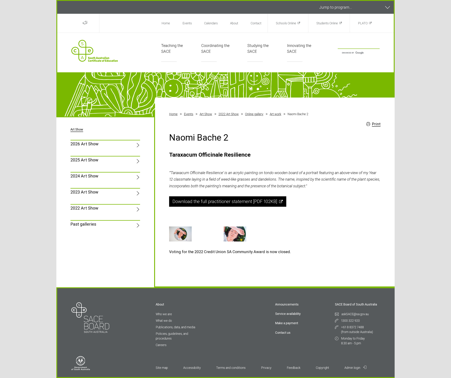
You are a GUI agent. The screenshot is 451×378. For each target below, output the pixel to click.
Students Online (327, 23)
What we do (164, 320)
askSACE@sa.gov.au (355, 314)
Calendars (211, 23)
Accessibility (192, 368)
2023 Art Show (84, 192)
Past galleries (83, 224)
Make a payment (286, 323)
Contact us (283, 332)
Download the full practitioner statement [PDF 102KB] (224, 201)
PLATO (363, 23)
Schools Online (286, 23)
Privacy (266, 368)
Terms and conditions (231, 368)
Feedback (293, 368)
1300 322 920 (350, 320)
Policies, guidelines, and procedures (172, 336)
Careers (161, 345)
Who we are (164, 314)
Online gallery (254, 114)
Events (187, 23)
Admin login (352, 368)
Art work (275, 114)
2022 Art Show (228, 114)
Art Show (206, 114)
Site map (162, 368)
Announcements (287, 304)
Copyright (322, 368)
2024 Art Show (84, 176)
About (234, 23)
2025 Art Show (84, 160)
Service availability (288, 314)
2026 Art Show (84, 143)
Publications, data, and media (175, 327)
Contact (256, 23)
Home (166, 23)
